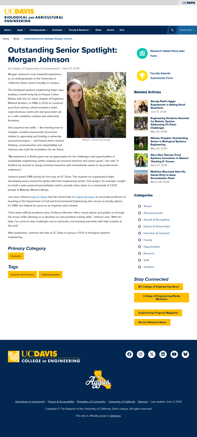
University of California (122, 402)
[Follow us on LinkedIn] (163, 354)
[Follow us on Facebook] (129, 354)
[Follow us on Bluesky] (185, 354)
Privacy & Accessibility (61, 402)
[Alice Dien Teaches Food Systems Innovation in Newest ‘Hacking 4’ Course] (141, 160)
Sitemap (143, 402)
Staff (146, 260)
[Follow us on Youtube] (174, 354)
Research (149, 253)
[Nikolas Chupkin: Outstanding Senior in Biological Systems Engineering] (141, 143)
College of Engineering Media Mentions (161, 297)
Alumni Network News (152, 322)
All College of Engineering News (158, 287)
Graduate (57, 30)
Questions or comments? (30, 402)
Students (16, 256)
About (7, 30)
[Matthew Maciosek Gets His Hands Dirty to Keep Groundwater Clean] (141, 177)
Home (6, 38)
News (98, 30)
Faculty (147, 240)
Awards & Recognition (156, 220)
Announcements (153, 213)
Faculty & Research (79, 30)
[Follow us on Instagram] (140, 354)
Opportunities (151, 247)
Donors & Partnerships (156, 226)
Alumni (110, 30)
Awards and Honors (22, 274)
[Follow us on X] (151, 354)
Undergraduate (38, 30)
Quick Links (186, 30)
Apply (20, 30)
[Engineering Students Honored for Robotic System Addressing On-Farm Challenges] (141, 123)
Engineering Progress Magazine (158, 313)
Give (122, 30)
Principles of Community (91, 402)
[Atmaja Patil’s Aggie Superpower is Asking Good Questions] (141, 106)
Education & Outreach (156, 233)
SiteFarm (115, 416)
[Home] (33, 15)
